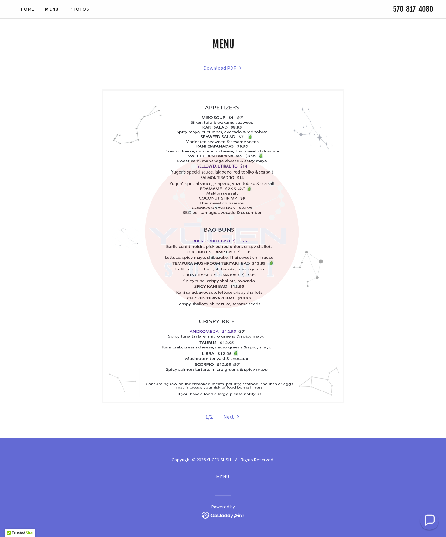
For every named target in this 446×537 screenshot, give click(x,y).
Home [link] (28, 9)
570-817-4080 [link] (413, 9)
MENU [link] (52, 9)
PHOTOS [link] (80, 9)
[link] (223, 68)
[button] (232, 416)
